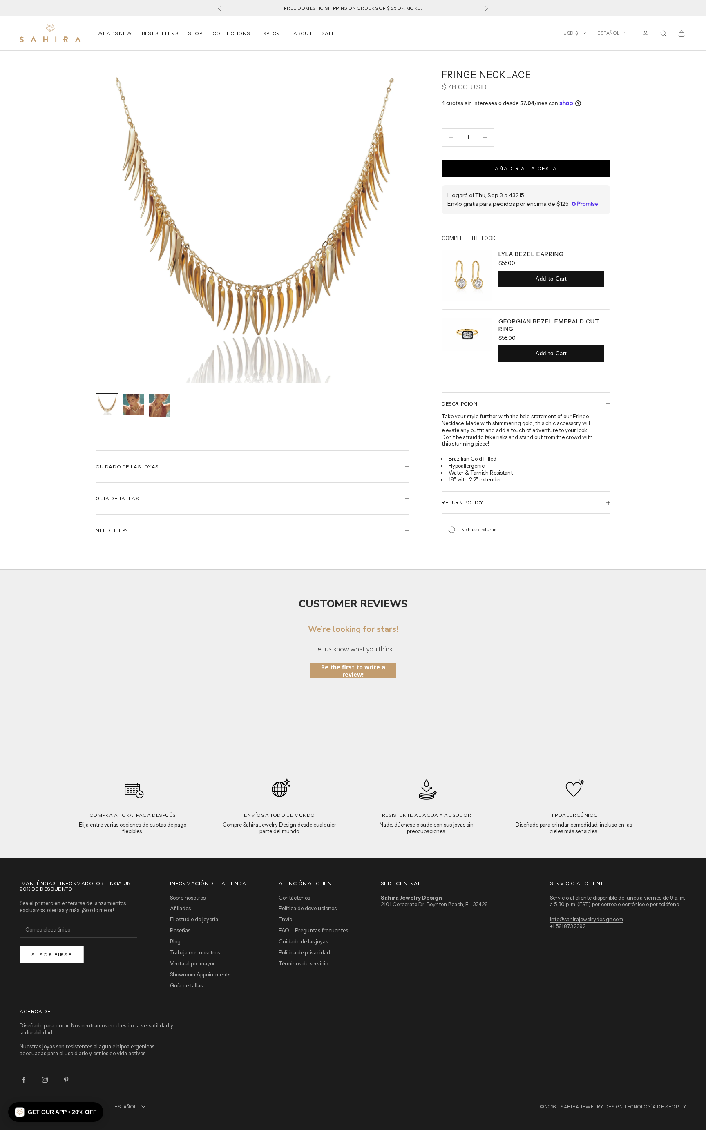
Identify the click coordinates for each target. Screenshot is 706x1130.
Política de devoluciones (308, 908)
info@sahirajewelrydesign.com (586, 919)
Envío (285, 919)
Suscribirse (51, 955)
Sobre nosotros (188, 897)
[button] (55, 1112)
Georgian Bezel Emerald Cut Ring (548, 325)
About (302, 33)
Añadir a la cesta (526, 168)
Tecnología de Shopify (655, 1107)
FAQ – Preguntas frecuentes (313, 930)
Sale (328, 33)
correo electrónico (623, 904)
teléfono (669, 904)
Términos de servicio (303, 963)
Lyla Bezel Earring (531, 254)
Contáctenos (294, 897)
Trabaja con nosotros (195, 952)
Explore (271, 33)
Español (608, 33)
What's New (114, 33)
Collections (231, 33)
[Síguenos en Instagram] (45, 1079)
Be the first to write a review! (353, 670)
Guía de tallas (186, 985)
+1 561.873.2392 (567, 926)
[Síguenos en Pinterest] (66, 1079)
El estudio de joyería (194, 919)
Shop (195, 33)
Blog (175, 941)
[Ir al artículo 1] (107, 404)
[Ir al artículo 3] (159, 405)
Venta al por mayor (192, 963)
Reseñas (180, 930)
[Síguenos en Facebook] (24, 1079)
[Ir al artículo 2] (133, 404)
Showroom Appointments (200, 974)
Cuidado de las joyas (303, 941)
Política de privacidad (304, 952)
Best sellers (160, 33)
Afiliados (180, 908)
